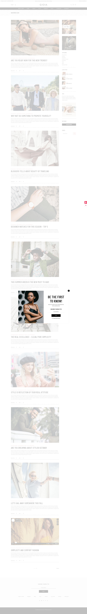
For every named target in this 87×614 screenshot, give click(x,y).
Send (56, 315)
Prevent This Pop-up (56, 318)
